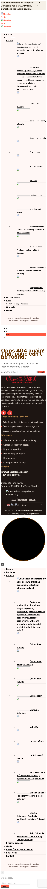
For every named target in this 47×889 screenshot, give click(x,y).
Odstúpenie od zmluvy (14, 462)
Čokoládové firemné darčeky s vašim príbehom (23, 422)
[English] (9, 505)
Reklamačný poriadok (14, 453)
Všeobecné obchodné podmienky (19, 440)
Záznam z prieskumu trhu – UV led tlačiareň (21, 431)
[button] (6, 328)
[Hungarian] (13, 505)
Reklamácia (9, 458)
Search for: (6, 372)
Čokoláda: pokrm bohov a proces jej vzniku (21, 426)
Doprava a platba (12, 449)
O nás (14, 500)
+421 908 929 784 (10, 475)
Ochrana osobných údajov (16, 444)
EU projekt (22, 500)
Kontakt (32, 500)
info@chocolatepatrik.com (14, 472)
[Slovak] (17, 505)
